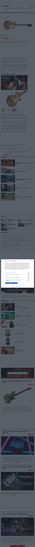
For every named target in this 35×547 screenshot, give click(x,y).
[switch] (28, 274)
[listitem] (17, 272)
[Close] (32, 261)
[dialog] (17, 273)
